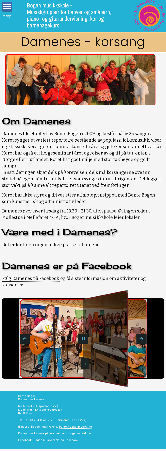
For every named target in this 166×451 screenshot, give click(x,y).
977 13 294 (31, 420)
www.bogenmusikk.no (76, 433)
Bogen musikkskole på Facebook (56, 440)
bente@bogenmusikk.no (75, 426)
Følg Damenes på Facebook (30, 278)
